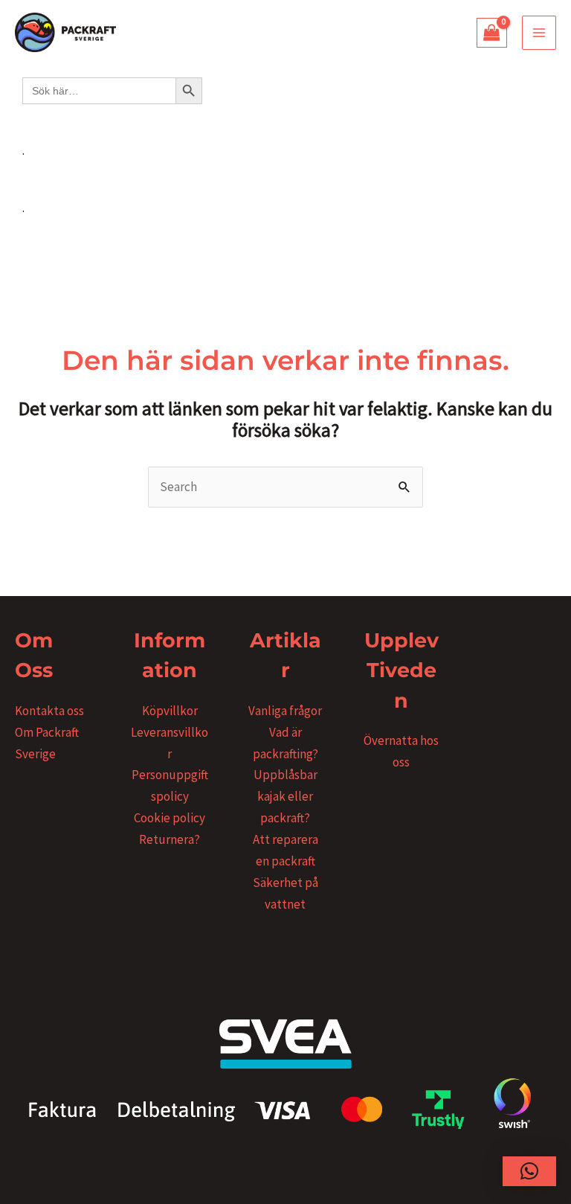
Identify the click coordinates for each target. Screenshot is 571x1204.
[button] (529, 1171)
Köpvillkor (170, 710)
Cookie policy (169, 818)
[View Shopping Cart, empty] (492, 33)
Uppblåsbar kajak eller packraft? (285, 796)
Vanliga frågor (285, 710)
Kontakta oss (49, 710)
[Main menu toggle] (539, 33)
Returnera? (169, 839)
